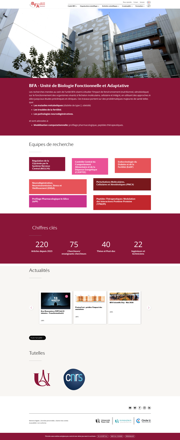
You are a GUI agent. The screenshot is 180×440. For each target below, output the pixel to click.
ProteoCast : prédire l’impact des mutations (88, 308)
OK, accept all (103, 436)
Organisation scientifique (89, 6)
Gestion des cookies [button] (62, 421)
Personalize (130, 436)
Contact (136, 2)
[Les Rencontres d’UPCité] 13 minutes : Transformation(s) (52, 312)
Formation (139, 6)
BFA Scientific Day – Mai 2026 (121, 303)
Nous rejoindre (127, 2)
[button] (31, 308)
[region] (90, 307)
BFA (43, 320)
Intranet (142, 2)
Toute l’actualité (36, 338)
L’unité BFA (71, 6)
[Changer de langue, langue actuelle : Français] (149, 2)
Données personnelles (48, 421)
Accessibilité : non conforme (37, 423)
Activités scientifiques (110, 6)
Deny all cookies (116, 436)
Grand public (126, 6)
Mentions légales (34, 421)
